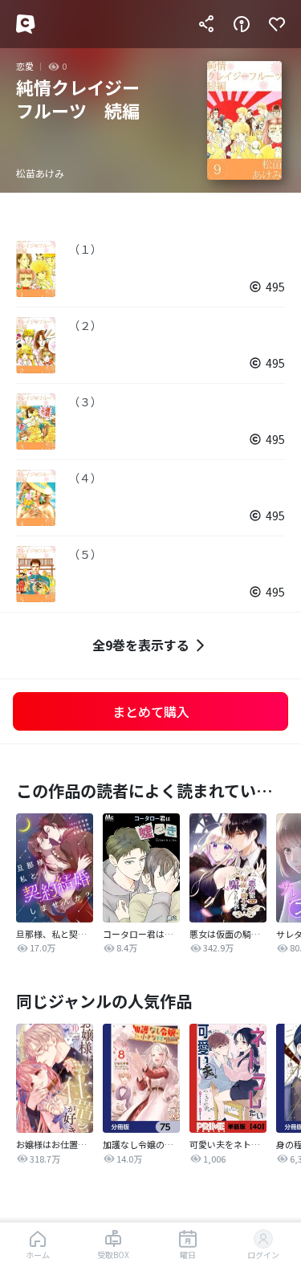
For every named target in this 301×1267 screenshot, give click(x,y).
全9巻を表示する (140, 644)
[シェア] (206, 24)
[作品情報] (241, 24)
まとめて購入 (150, 711)
